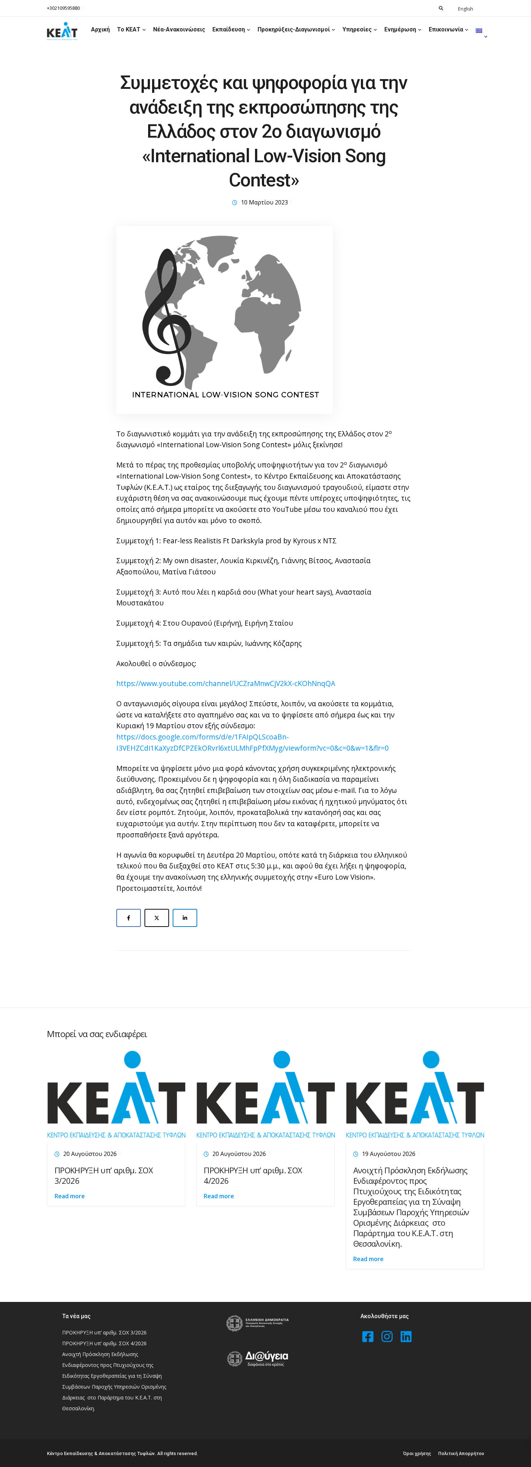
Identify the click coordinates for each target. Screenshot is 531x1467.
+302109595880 (63, 8)
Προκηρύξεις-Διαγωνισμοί (294, 29)
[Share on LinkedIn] (185, 918)
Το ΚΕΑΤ (129, 29)
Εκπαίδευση (228, 29)
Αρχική (100, 29)
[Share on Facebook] (128, 918)
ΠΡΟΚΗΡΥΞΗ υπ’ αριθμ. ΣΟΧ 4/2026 (253, 1175)
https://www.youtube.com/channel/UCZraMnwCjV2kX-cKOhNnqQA (225, 683)
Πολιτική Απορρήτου (461, 1453)
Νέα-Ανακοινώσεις (179, 29)
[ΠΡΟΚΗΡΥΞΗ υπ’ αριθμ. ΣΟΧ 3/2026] (116, 1096)
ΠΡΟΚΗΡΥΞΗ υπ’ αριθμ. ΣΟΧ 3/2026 (104, 1175)
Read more (70, 1196)
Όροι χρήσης (417, 1453)
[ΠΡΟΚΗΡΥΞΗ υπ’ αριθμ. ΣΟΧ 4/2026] (265, 1096)
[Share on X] (156, 918)
